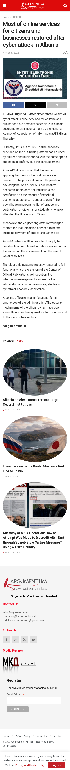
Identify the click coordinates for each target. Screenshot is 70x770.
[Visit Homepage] (32, 5)
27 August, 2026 (12, 410)
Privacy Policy (23, 736)
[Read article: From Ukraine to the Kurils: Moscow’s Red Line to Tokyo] (35, 439)
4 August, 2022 (11, 52)
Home (6, 17)
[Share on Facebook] (13, 105)
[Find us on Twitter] (24, 639)
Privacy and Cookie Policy (30, 765)
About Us (42, 736)
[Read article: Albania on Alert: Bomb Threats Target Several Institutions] (35, 372)
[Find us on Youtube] (33, 639)
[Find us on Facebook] (6, 639)
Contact (58, 736)
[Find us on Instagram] (15, 639)
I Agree (56, 765)
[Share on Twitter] (35, 105)
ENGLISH (16, 17)
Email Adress (15, 694)
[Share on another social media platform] (57, 105)
